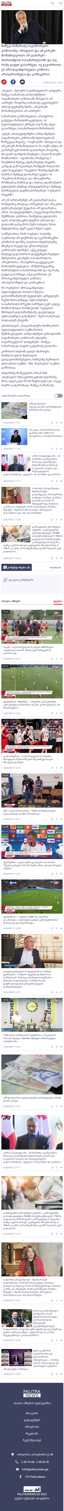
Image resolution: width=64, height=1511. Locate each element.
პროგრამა (32, 1427)
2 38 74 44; (28, 1462)
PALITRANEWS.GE (28, 1494)
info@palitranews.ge (35, 1469)
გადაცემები (32, 1420)
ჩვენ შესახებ (32, 1440)
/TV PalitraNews (35, 1477)
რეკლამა (32, 1433)
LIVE (60, 1506)
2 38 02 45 (42, 1462)
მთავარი (32, 1413)
